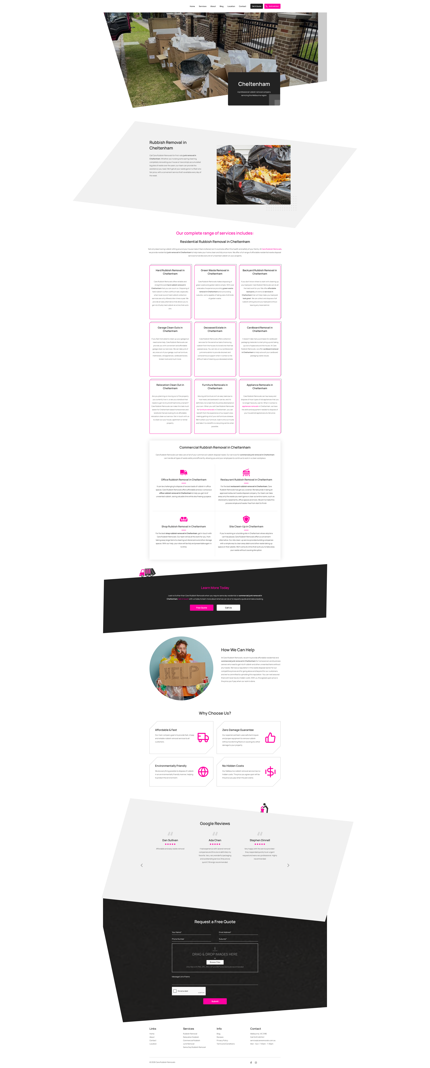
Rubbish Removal (190, 1033)
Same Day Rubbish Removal (194, 1047)
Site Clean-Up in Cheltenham (246, 526)
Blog (222, 6)
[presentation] (141, 865)
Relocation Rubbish (191, 1037)
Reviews (220, 1037)
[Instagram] (255, 1062)
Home (192, 6)
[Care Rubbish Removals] (158, 6)
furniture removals (207, 409)
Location (231, 6)
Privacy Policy (222, 1040)
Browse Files (215, 962)
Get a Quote (256, 6)
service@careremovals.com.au (263, 1040)
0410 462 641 (274, 6)
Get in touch (183, 599)
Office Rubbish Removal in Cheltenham (183, 479)
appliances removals (250, 406)
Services (202, 6)
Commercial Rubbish (191, 1040)
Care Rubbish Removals (271, 249)
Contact (242, 6)
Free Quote (201, 607)
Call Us (228, 607)
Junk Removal (188, 1044)
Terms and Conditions (226, 1044)
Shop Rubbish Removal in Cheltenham (184, 526)
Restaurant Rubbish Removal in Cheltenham (246, 479)
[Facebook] (251, 1062)
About (213, 6)
